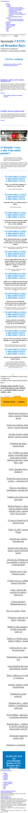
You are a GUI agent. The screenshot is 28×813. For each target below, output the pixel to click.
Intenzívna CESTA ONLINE (15, 7)
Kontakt (8, 23)
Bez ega (11, 15)
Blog (7, 29)
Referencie (8, 27)
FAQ (7, 31)
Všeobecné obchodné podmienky (8, 791)
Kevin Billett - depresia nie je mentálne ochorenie (12, 111)
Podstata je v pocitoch (15, 745)
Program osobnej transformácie (16, 19)
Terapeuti (8, 21)
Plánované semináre (10, 24)
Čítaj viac (3, 92)
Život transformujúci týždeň (15, 16)
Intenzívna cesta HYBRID (15, 10)
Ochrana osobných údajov (6, 792)
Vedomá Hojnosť (13, 11)
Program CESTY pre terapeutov (16, 20)
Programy (8, 18)
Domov (8, 3)
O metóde (8, 5)
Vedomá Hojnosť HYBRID (15, 12)
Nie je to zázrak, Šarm (15, 610)
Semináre (8, 6)
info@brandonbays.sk (6, 797)
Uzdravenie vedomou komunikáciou (17, 14)
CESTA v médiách (10, 25)
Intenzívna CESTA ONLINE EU (16, 8)
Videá (7, 28)
